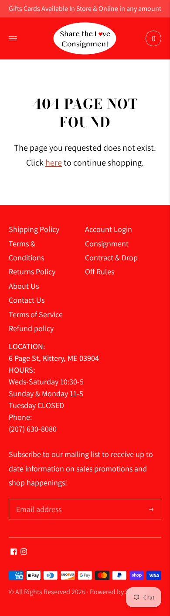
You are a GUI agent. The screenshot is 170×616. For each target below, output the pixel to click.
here (53, 162)
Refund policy (31, 328)
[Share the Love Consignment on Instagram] (23, 552)
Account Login (108, 229)
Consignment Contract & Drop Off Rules (111, 258)
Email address (37, 500)
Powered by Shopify (118, 591)
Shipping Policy (34, 229)
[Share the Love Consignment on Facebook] (13, 552)
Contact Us (26, 300)
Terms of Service (36, 314)
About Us (24, 286)
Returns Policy (32, 271)
